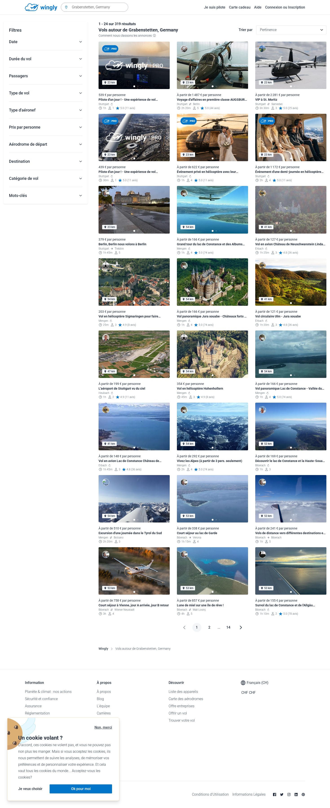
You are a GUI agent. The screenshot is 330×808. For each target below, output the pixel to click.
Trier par (246, 30)
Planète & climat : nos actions (48, 692)
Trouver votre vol (182, 720)
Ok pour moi (81, 789)
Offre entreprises (181, 706)
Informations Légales (249, 794)
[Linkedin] (296, 794)
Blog (100, 699)
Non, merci (103, 727)
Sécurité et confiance (41, 699)
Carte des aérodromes (186, 699)
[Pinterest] (303, 794)
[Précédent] (184, 627)
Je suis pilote (214, 7)
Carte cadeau (240, 7)
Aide (258, 7)
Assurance (33, 706)
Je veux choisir (30, 789)
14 (228, 627)
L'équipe (103, 706)
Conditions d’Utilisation (210, 794)
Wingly (103, 648)
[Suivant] (240, 627)
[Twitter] (282, 794)
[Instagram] (289, 794)
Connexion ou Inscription (285, 7)
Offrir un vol (178, 713)
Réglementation (37, 713)
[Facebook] (274, 794)
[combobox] (94, 7)
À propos (104, 692)
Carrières (104, 713)
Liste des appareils (183, 692)
